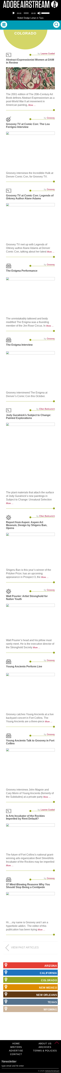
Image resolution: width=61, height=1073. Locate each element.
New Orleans (46, 995)
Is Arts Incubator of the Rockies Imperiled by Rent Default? (25, 817)
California (48, 973)
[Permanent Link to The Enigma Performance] (30, 295)
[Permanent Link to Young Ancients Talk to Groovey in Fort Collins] (30, 766)
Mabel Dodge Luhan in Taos (30, 18)
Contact (16, 1054)
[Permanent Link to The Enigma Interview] (30, 369)
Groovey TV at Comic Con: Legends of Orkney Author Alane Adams (30, 197)
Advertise (16, 1050)
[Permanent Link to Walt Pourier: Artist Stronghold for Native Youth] (30, 619)
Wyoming (50, 1009)
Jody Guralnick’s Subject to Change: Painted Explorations (28, 416)
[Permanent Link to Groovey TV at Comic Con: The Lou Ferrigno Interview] (30, 150)
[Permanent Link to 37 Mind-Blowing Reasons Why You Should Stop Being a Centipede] (30, 904)
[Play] (13, 13)
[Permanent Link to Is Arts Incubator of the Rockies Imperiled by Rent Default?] (30, 836)
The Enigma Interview (19, 344)
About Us (45, 1043)
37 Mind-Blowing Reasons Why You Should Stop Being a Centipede (28, 886)
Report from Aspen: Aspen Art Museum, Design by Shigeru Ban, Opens (26, 525)
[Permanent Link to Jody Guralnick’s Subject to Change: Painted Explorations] (30, 455)
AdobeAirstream (52, 1071)
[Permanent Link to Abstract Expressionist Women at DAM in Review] (30, 78)
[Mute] (39, 13)
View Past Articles (25, 947)
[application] (30, 13)
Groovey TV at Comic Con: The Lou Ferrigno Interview (28, 125)
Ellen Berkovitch (47, 409)
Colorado (49, 980)
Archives (45, 1047)
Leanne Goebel (48, 53)
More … (32, 105)
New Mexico (48, 987)
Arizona (50, 965)
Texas (52, 1002)
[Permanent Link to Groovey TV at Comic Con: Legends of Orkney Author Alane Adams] (30, 221)
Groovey (51, 118)
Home (16, 1043)
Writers (16, 1047)
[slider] (45, 13)
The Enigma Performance (21, 270)
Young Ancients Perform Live (24, 666)
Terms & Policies (45, 1050)
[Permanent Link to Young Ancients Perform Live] (30, 691)
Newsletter (9, 1061)
